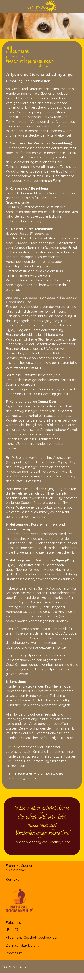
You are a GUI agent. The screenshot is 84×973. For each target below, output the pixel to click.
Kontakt (12, 879)
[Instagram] (16, 930)
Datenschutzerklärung (22, 945)
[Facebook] (8, 930)
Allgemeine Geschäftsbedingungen (32, 937)
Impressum (14, 953)
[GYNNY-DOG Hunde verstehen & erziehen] (41, 6)
